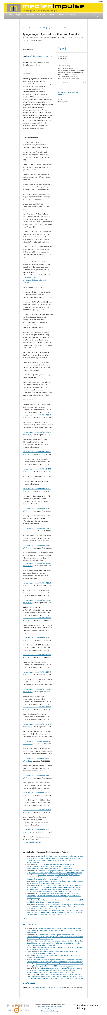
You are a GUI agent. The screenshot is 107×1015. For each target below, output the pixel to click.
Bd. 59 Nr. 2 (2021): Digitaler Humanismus (48, 28)
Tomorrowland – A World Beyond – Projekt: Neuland (56, 935)
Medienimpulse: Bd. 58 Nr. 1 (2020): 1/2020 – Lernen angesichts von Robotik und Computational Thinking (55, 872)
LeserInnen (30, 15)
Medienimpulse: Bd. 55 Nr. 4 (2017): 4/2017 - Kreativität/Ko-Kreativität (58, 978)
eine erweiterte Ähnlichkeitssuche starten (49, 987)
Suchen (97, 17)
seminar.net (55, 1008)
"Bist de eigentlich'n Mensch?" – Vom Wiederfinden (56, 864)
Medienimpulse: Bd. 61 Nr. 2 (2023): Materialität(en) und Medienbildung (55, 901)
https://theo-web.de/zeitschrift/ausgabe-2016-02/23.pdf (34, 280)
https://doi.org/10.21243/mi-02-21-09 (39, 56)
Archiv (31, 28)
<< (23, 983)
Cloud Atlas (42, 875)
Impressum (63, 15)
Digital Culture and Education (54, 1006)
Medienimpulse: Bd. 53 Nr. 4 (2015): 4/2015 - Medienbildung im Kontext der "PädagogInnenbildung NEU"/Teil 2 (52, 971)
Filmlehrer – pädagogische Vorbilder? (51, 871)
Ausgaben (18, 15)
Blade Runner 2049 (45, 904)
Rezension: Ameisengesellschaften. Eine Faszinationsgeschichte (60, 960)
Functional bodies (44, 947)
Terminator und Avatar (46, 894)
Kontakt (73, 15)
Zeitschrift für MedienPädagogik (50, 1011)
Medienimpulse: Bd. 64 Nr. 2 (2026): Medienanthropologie (53, 966)
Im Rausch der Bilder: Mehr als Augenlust (53, 856)
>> (27, 918)
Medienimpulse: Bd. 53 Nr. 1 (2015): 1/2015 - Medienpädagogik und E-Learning (55, 962)
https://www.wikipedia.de (32, 842)
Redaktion (51, 15)
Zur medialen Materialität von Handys (51, 900)
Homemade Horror (47, 951)
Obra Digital (48, 1008)
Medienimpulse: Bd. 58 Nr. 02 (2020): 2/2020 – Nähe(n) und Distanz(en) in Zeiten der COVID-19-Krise (54, 890)
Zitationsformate (65, 82)
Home (10, 15)
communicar (41, 1006)
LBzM (42, 1008)
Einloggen (100, 1)
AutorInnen (41, 15)
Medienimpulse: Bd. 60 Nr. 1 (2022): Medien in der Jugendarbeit (55, 882)
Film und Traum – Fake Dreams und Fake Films (54, 881)
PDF (62, 49)
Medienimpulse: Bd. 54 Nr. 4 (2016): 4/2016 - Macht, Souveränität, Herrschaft (53, 944)
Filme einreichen (43, 955)
